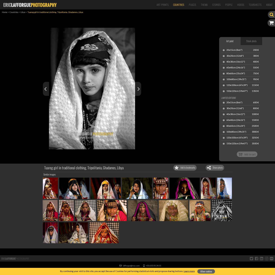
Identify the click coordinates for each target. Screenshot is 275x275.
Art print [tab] (229, 41)
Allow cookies (206, 271)
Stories (216, 5)
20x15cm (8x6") (234, 50)
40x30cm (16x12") (235, 62)
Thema (204, 5)
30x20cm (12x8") (235, 56)
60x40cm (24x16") (235, 67)
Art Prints (163, 5)
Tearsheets (255, 5)
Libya (23, 12)
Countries (178, 5)
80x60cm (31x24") (235, 73)
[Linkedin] (261, 258)
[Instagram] (266, 258)
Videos (240, 5)
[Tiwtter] (251, 258)
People (229, 5)
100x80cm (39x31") (236, 79)
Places (192, 5)
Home (4, 12)
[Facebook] (256, 258)
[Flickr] (271, 258)
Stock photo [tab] (251, 41)
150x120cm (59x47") (236, 91)
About (269, 5)
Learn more (189, 271)
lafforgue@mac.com (131, 266)
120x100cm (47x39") (236, 85)
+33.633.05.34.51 (153, 266)
